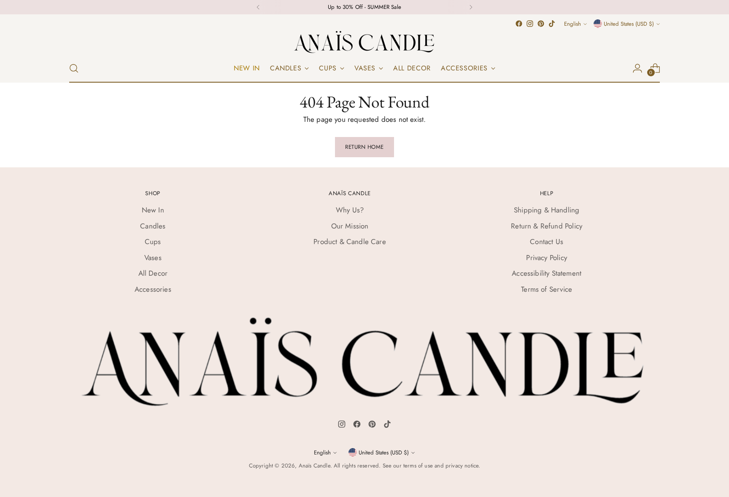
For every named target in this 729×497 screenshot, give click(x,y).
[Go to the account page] (637, 68)
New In (153, 210)
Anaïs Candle (314, 466)
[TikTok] (387, 426)
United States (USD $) (629, 24)
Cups (153, 241)
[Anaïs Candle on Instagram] (530, 23)
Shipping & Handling (546, 210)
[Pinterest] (372, 426)
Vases (153, 258)
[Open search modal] (73, 68)
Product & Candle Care (349, 241)
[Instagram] (342, 426)
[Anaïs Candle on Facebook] (519, 23)
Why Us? (350, 210)
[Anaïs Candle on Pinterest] (541, 23)
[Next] (471, 7)
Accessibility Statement (546, 273)
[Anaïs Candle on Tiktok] (552, 23)
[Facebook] (357, 426)
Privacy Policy (546, 258)
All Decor (153, 273)
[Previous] (258, 7)
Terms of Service (546, 289)
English (572, 24)
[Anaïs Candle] (364, 42)
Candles (152, 226)
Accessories (153, 289)
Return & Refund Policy (546, 226)
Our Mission (350, 226)
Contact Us (546, 241)
